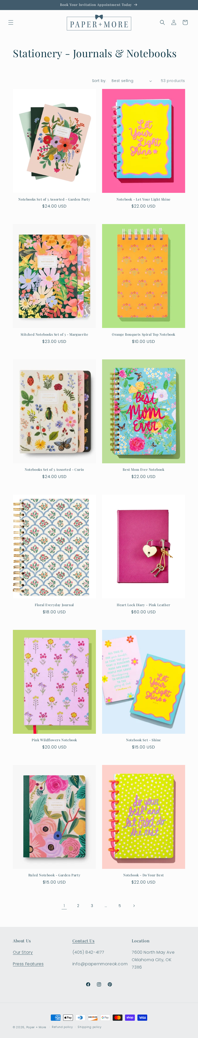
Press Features (28, 964)
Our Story (23, 952)
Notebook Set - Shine (143, 740)
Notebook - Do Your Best (143, 875)
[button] (10, 22)
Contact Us (83, 940)
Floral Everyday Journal (54, 605)
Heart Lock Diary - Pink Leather (143, 605)
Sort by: (99, 80)
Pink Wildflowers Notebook (54, 740)
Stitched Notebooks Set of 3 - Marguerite (54, 334)
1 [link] (64, 906)
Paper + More (36, 1027)
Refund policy (62, 1027)
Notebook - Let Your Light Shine (144, 199)
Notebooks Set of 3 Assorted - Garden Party (54, 199)
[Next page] (133, 905)
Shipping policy (90, 1027)
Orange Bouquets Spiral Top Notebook (143, 334)
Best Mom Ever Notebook (143, 469)
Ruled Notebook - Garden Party (54, 875)
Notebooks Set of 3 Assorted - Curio (54, 469)
